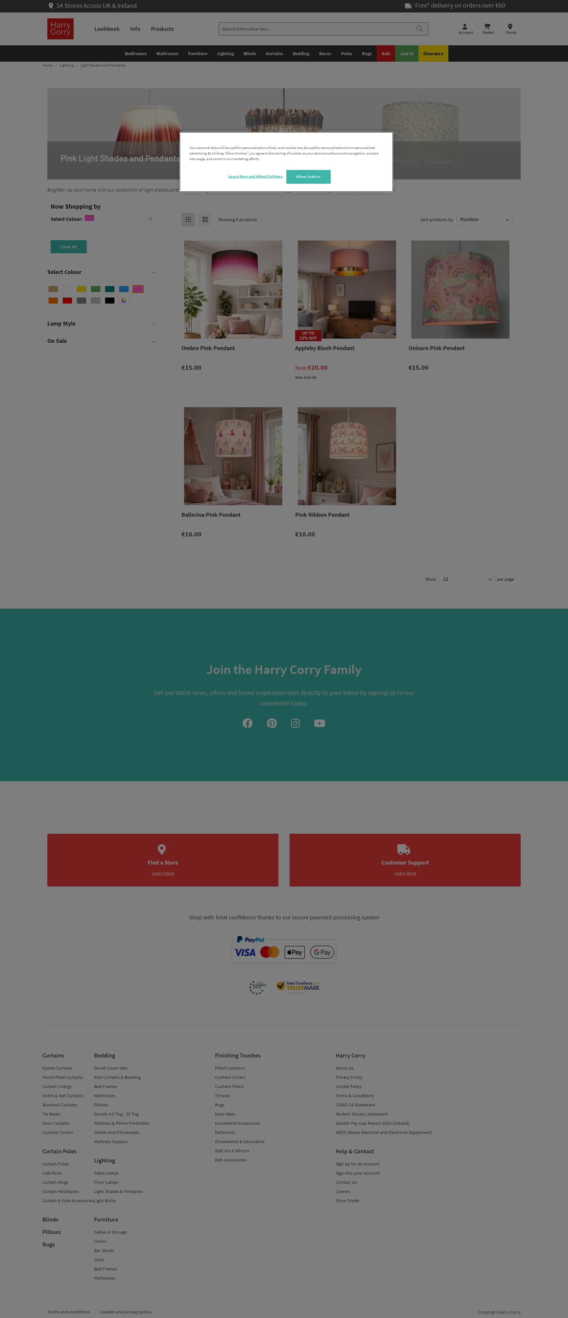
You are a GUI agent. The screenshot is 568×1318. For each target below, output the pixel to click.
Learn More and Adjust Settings (255, 176)
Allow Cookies (308, 176)
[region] (286, 162)
